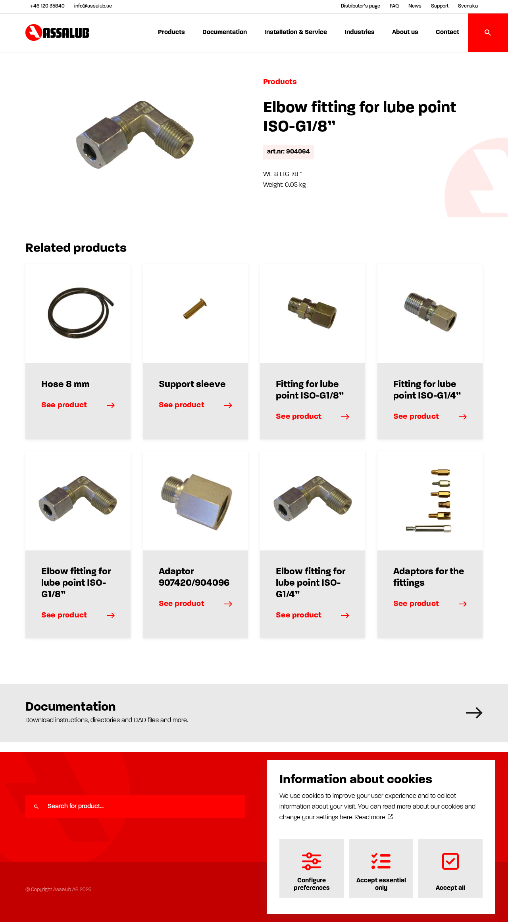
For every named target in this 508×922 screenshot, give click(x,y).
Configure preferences (312, 884)
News (414, 6)
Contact (447, 32)
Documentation (224, 32)
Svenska (468, 6)
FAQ (394, 6)
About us (405, 32)
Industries (359, 32)
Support (439, 6)
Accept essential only (381, 884)
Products (171, 32)
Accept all (450, 888)
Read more (371, 818)
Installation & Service (295, 32)
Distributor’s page (360, 6)
